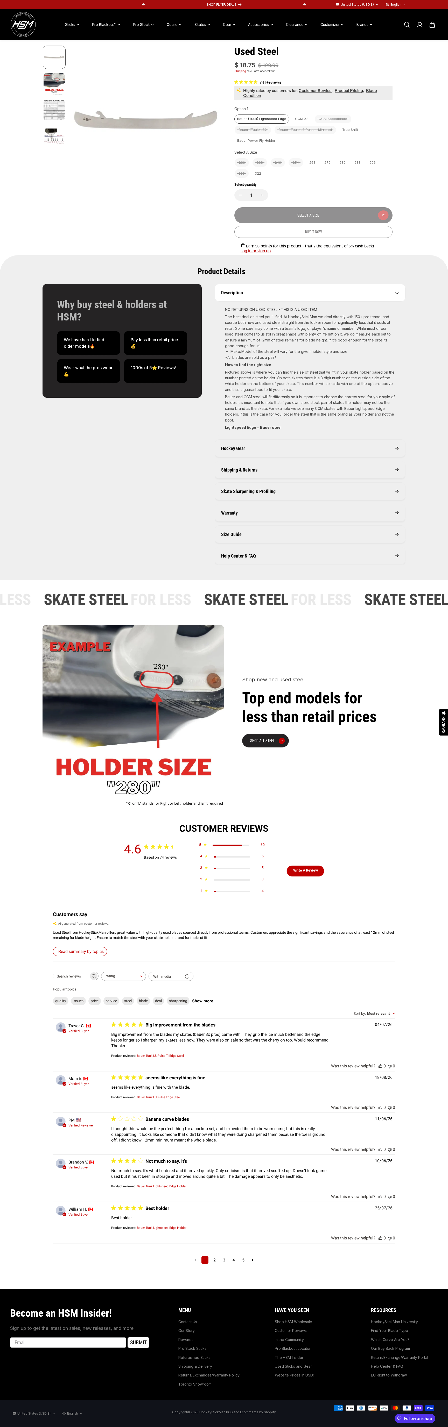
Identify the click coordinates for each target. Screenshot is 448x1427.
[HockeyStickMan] (23, 25)
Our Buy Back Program (390, 1348)
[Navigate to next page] (252, 1260)
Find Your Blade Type (389, 1330)
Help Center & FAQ (387, 1366)
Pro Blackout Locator (293, 1348)
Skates (200, 24)
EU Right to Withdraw (389, 1375)
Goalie (172, 24)
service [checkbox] (111, 1001)
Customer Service (315, 90)
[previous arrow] (80, 121)
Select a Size (245, 152)
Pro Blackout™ (104, 24)
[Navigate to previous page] (195, 1260)
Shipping (240, 71)
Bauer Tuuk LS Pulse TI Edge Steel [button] (160, 1056)
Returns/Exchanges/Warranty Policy (209, 1375)
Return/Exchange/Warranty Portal (399, 1357)
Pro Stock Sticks (192, 1348)
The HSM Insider (289, 1357)
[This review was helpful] (380, 1066)
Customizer (330, 24)
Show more (202, 1000)
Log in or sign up (256, 251)
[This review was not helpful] (389, 1066)
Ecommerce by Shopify (258, 1412)
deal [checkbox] (158, 1001)
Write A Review (305, 870)
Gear (227, 24)
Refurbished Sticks (194, 1357)
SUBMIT (138, 1342)
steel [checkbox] (128, 1001)
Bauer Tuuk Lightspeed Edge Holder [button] (161, 1186)
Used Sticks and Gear (293, 1366)
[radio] (261, 119)
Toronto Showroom (195, 1384)
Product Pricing (349, 90)
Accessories (258, 24)
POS (229, 1412)
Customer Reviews (291, 1330)
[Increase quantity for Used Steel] (261, 195)
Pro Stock (141, 24)
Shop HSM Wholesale (293, 1321)
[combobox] (123, 976)
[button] (224, 935)
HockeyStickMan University (394, 1321)
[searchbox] (71, 976)
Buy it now (313, 232)
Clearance (295, 24)
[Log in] (419, 24)
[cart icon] (432, 24)
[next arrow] (211, 121)
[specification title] (155, 343)
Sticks (70, 24)
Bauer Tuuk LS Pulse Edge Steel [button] (158, 1097)
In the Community (289, 1339)
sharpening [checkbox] (178, 1001)
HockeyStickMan (212, 1412)
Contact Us (187, 1321)
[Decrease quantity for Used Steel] (240, 195)
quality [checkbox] (60, 1001)
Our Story (186, 1330)
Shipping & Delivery (195, 1366)
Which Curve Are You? (390, 1339)
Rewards (185, 1339)
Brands (362, 24)
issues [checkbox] (78, 1001)
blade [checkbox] (143, 1001)
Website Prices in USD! (294, 1375)
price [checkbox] (95, 1001)
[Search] (406, 24)
